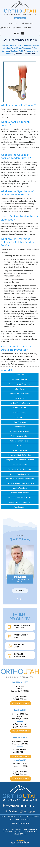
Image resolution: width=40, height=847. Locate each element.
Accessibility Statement (20, 823)
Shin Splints (19, 417)
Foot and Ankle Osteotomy (20, 384)
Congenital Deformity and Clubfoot (20, 460)
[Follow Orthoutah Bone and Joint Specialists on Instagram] (27, 812)
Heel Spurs (19, 375)
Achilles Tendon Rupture (20, 403)
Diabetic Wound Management (20, 502)
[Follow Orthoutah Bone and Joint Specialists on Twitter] (28, 806)
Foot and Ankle (17, 51)
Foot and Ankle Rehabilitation (19, 497)
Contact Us (25, 819)
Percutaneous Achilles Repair (20, 469)
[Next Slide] (21, 599)
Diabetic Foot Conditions (19, 474)
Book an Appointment (21, 703)
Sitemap (27, 816)
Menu (16, 33)
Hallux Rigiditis (19, 389)
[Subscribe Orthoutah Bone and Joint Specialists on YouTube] (11, 811)
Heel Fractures (20, 422)
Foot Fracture (19, 427)
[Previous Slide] (18, 599)
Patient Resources (20, 616)
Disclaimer (11, 816)
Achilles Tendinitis (19, 488)
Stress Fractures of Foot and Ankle (19, 483)
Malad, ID (20, 759)
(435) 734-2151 (13, 23)
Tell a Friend (14, 819)
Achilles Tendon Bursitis (19, 441)
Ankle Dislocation (20, 450)
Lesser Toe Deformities (19, 394)
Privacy (19, 816)
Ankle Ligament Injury (19, 436)
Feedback (35, 816)
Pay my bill (7, 27)
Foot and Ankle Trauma (19, 431)
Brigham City (20, 682)
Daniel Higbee (20, 579)
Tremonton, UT (20, 737)
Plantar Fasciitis (19, 408)
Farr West (20, 710)
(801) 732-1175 (21, 724)
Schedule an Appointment (23, 27)
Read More (20, 591)
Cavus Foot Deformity (19, 379)
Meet (20, 538)
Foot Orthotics (19, 507)
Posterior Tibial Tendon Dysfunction (19, 479)
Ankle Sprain (19, 398)
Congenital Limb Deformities (19, 455)
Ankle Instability (19, 412)
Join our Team (20, 18)
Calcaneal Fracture (19, 464)
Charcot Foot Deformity (19, 493)
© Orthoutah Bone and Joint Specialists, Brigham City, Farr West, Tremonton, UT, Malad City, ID (20, 831)
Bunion (20, 445)
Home (3, 816)
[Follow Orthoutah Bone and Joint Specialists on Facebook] (11, 805)
